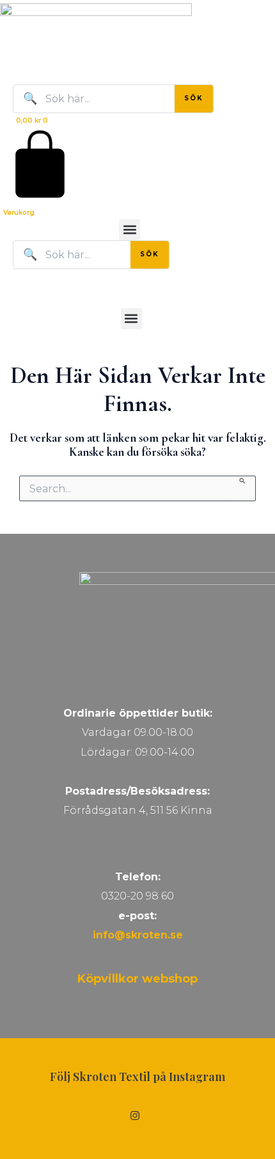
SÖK (193, 98)
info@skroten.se (138, 935)
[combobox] (46, 64)
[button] (129, 229)
